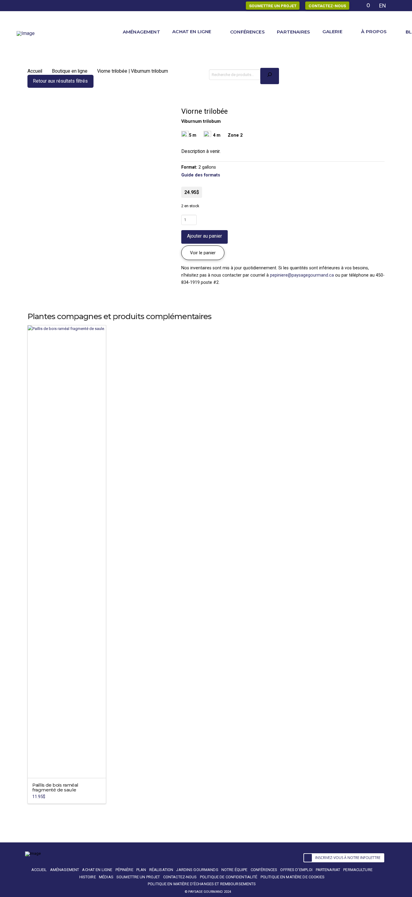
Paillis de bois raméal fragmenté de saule (55, 787)
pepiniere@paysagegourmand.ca (302, 275)
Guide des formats (200, 175)
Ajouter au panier (204, 236)
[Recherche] (269, 76)
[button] (202, 253)
